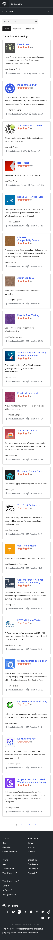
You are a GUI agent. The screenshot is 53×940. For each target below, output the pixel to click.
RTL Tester (23, 162)
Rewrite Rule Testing (28, 315)
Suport (5, 864)
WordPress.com (10, 881)
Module (31, 847)
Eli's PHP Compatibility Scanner (28, 239)
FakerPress (23, 44)
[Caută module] (35, 21)
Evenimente (33, 864)
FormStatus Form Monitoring (32, 701)
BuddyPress (9, 894)
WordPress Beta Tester (29, 125)
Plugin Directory (9, 11)
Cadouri (32, 873)
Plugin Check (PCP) (27, 85)
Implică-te (32, 860)
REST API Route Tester (29, 620)
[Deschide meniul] (49, 3)
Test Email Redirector (28, 505)
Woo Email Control (27, 430)
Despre (5, 838)
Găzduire (6, 847)
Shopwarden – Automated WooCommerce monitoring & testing (32, 781)
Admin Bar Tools (26, 278)
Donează (33, 868)
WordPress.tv (9, 873)
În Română (13, 906)
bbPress (7, 890)
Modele (31, 851)
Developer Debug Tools (29, 471)
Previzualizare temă (27, 393)
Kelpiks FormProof (26, 738)
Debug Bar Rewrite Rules (30, 197)
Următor (35, 824)
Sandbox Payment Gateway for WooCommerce (31, 354)
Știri (4, 843)
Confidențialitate (9, 851)
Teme (30, 843)
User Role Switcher (27, 545)
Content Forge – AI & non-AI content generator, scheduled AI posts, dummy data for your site (32, 581)
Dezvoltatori (8, 868)
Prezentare (33, 838)
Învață (5, 860)
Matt (5, 885)
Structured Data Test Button (32, 661)
